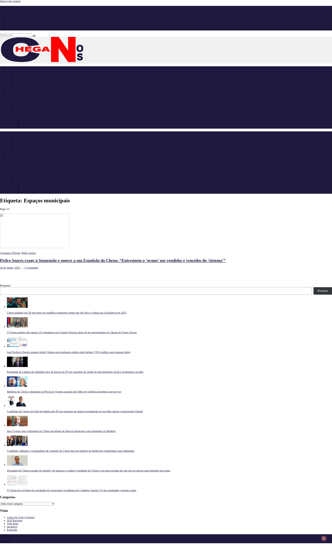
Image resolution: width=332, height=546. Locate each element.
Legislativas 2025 (23, 98)
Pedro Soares (28, 253)
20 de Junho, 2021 (10, 267)
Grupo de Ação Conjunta (20, 517)
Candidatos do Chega (32, 108)
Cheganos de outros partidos (29, 83)
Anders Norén (19, 541)
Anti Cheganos (15, 89)
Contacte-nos (14, 10)
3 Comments (31, 267)
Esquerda (12, 529)
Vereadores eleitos (30, 127)
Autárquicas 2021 (23, 117)
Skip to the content (10, 1)
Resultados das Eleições (34, 120)
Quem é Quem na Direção (28, 74)
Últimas (11, 67)
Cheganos (14, 535)
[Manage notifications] (324, 538)
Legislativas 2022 (23, 111)
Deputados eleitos (30, 102)
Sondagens (13, 92)
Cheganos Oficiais (24, 80)
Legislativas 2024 (23, 105)
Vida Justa (12, 523)
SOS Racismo (14, 520)
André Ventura (22, 77)
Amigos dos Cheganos (26, 86)
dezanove (12, 526)
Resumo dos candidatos (34, 123)
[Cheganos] (52, 61)
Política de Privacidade (19, 7)
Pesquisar (5, 285)
